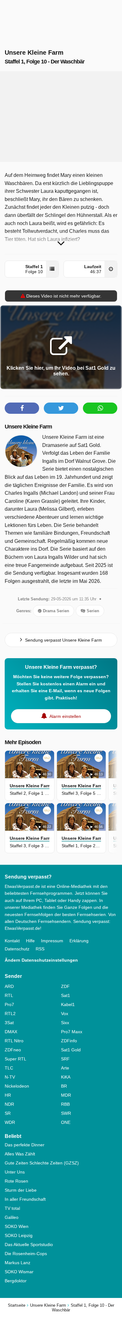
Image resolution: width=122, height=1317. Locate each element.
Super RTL (15, 1058)
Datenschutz (17, 948)
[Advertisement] (61, 117)
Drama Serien (55, 610)
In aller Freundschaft (25, 1199)
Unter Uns (15, 1171)
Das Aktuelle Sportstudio (29, 1244)
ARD (9, 986)
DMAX (11, 1031)
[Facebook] (22, 408)
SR (8, 1113)
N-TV (10, 1076)
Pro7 (9, 1004)
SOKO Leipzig (19, 1235)
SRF (65, 1058)
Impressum (52, 940)
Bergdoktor (16, 1280)
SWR (66, 1113)
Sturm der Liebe (21, 1190)
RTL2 (10, 1013)
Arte (65, 1067)
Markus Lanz (17, 1262)
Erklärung (79, 940)
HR (8, 1095)
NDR (9, 1104)
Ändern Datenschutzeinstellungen (41, 960)
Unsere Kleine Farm (28, 426)
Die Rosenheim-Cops (26, 1253)
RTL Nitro (14, 1040)
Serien (92, 610)
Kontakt (12, 940)
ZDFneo (13, 1049)
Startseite (16, 1305)
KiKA (65, 1076)
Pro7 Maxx (71, 1031)
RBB (65, 1104)
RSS (40, 948)
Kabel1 (68, 1004)
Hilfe (30, 940)
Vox (64, 1013)
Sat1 (65, 995)
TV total (12, 1208)
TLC (9, 1067)
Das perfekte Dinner (24, 1144)
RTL (9, 995)
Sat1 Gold (71, 1049)
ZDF (65, 986)
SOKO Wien (16, 1226)
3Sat (9, 1022)
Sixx (65, 1022)
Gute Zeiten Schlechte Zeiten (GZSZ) (42, 1162)
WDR (10, 1122)
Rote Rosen (16, 1181)
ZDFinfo (69, 1040)
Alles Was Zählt (20, 1153)
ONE (65, 1122)
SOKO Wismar (19, 1271)
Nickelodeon (17, 1086)
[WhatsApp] (100, 408)
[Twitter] (61, 408)
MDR (66, 1095)
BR (64, 1086)
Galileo (11, 1217)
